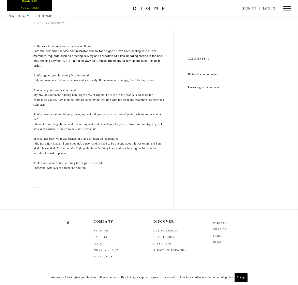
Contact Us (103, 256)
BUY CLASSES (29, 7)
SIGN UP (249, 8)
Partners (221, 223)
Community (55, 23)
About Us (101, 230)
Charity (220, 229)
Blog (37, 23)
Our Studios (163, 237)
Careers (100, 237)
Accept (241, 277)
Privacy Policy (106, 250)
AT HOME (44, 15)
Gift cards (162, 243)
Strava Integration (170, 250)
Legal (98, 243)
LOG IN (269, 8)
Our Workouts (165, 230)
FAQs (217, 236)
